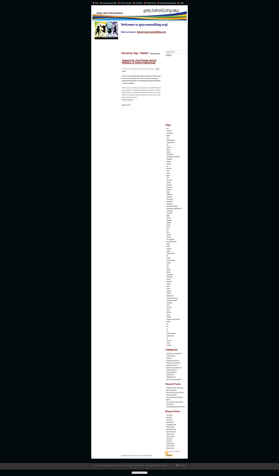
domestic (169, 220)
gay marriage (170, 239)
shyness (168, 312)
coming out (169, 133)
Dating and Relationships (168, 3)
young (168, 343)
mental (168, 272)
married (168, 163)
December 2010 (171, 431)
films (167, 232)
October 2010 (170, 427)
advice (168, 149)
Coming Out (139, 3)
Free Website (139, 472)
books (168, 192)
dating (168, 135)
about (168, 173)
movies (168, 279)
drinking (168, 222)
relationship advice (172, 298)
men (167, 137)
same (168, 305)
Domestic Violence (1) (172, 360)
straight (168, 317)
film (167, 229)
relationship (169, 295)
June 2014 (169, 438)
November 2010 (171, 429)
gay (167, 128)
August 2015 (170, 448)
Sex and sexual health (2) (173, 379)
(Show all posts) (155, 53)
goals (168, 244)
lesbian (168, 262)
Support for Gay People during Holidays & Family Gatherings (139, 61)
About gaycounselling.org (151, 32)
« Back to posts (125, 105)
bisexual (168, 189)
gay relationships (171, 241)
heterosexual (170, 253)
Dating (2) (169, 358)
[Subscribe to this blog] (166, 452)
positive (168, 293)
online (168, 288)
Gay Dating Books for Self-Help (175, 406)
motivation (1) (170, 374)
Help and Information (110, 13)
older (167, 286)
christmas (169, 196)
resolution (169, 302)
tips (167, 326)
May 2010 (169, 417)
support (168, 147)
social (168, 314)
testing (168, 321)
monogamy (169, 274)
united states (170, 335)
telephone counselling (173, 319)
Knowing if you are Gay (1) (174, 367)
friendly (168, 234)
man (167, 267)
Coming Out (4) (170, 356)
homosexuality (170, 260)
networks (169, 281)
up (167, 338)
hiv (167, 255)
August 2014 (170, 443)
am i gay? (169, 180)
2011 (167, 170)
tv (166, 328)
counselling (169, 154)
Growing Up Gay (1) (172, 365)
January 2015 (170, 445)
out (167, 166)
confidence (169, 201)
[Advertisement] (106, 144)
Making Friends (151, 3)
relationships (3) (171, 377)
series (168, 310)
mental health (170, 140)
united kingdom (171, 333)
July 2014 (169, 441)
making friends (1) (171, 370)
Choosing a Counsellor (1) (174, 353)
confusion (169, 203)
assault (168, 182)
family (168, 227)
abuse (168, 175)
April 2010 (169, 415)
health (168, 251)
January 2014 (170, 436)
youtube (168, 345)
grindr (168, 246)
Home (97, 3)
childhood (169, 194)
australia (169, 185)
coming (168, 152)
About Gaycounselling (110, 3)
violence (168, 340)
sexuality (169, 130)
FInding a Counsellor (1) (173, 362)
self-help (169, 307)
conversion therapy (172, 206)
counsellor (169, 211)
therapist (169, 168)
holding (168, 258)
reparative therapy (171, 300)
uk (167, 331)
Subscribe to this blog (174, 451)
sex (167, 145)
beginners (169, 187)
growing (168, 248)
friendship (169, 159)
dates (168, 215)
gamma (168, 236)
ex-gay (168, 225)
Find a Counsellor (126, 3)
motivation (169, 277)
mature (168, 269)
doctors (168, 218)
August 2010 (170, 422)
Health (182, 3)
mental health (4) (171, 372)
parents (168, 291)
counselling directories (173, 156)
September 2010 (171, 424)
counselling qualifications (173, 208)
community (169, 199)
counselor (169, 213)
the (167, 324)
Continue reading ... (128, 99)
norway (168, 284)
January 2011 (170, 434)
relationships (170, 142)
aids (167, 178)
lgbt (167, 265)
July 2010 (169, 420)
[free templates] (181, 465)
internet (168, 161)
